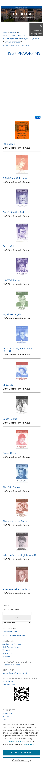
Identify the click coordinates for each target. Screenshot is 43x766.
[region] (21, 743)
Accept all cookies (21, 752)
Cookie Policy (29, 744)
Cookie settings (14, 741)
